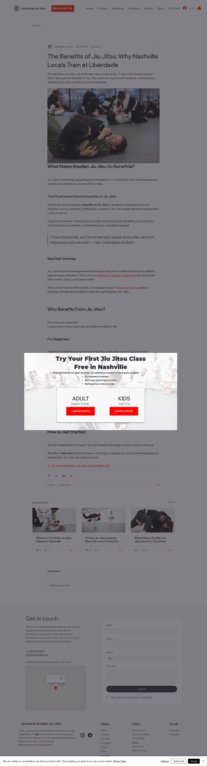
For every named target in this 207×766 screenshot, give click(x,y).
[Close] (203, 761)
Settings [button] (165, 761)
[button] (170, 358)
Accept (194, 761)
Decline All (179, 761)
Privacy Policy (119, 761)
